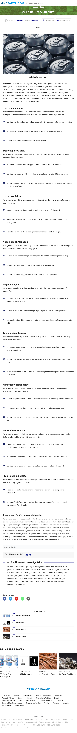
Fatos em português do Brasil (48, 722)
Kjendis (16, 696)
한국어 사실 (14, 725)
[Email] (28, 599)
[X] (10, 599)
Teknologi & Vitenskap (33, 703)
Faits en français (55, 719)
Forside (35, 7)
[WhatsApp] (22, 599)
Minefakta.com (12, 3)
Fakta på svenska (17, 719)
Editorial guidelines (64, 20)
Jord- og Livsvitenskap (43, 696)
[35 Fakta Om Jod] (6, 622)
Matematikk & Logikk (9, 700)
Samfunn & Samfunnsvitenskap (12, 703)
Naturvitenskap (31, 700)
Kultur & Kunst (27, 696)
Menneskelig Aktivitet (43, 698)
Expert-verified (49, 20)
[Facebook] (4, 599)
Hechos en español (17, 722)
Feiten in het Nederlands (42, 719)
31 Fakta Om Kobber (19, 630)
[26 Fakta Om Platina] (6, 636)
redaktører (42, 575)
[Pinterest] (16, 599)
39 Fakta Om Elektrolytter (21, 616)
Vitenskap (60, 700)
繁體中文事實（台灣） (39, 725)
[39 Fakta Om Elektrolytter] (6, 615)
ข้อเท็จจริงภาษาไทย (25, 725)
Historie (29, 698)
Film (20, 700)
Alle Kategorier (7, 705)
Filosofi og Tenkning (46, 700)
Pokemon (56, 703)
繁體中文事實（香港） (54, 725)
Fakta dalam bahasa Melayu (9, 728)
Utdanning (66, 703)
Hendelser (58, 696)
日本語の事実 (5, 725)
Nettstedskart (20, 705)
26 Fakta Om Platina (19, 637)
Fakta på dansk (5, 719)
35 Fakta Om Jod (18, 623)
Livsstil (56, 698)
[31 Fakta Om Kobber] (6, 629)
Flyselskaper (6, 696)
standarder (53, 572)
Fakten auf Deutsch (68, 719)
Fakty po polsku (63, 722)
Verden (46, 703)
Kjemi (42, 7)
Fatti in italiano (5, 722)
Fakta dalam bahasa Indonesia (29, 728)
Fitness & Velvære (8, 698)
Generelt (20, 698)
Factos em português (31, 722)
